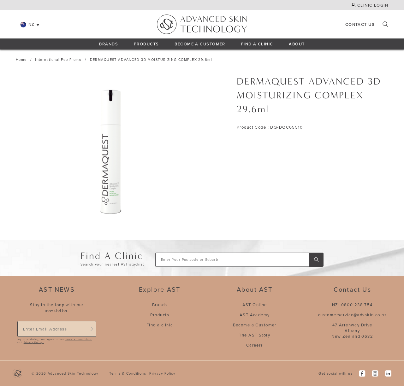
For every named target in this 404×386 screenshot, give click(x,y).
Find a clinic (159, 325)
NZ (31, 24)
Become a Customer (254, 325)
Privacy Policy (34, 342)
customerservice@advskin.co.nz (352, 315)
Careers (254, 345)
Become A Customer (200, 44)
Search (385, 24)
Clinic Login (372, 5)
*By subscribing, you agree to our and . (54, 341)
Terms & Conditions (78, 339)
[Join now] (91, 329)
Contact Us (360, 24)
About (297, 44)
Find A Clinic (257, 44)
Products (146, 44)
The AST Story (254, 335)
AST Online (254, 304)
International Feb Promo (58, 59)
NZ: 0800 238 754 (352, 304)
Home (21, 59)
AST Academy (255, 315)
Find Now (316, 259)
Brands (108, 44)
